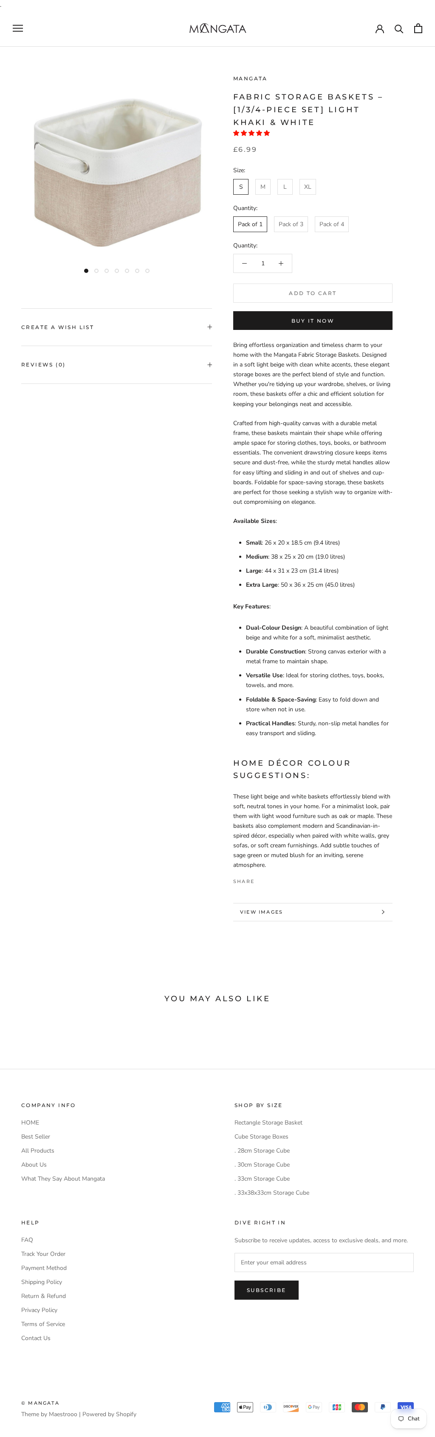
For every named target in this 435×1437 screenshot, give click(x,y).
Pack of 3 (291, 224)
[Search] (399, 28)
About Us (34, 1165)
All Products (37, 1151)
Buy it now (312, 321)
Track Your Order (43, 1254)
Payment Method (44, 1268)
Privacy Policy (39, 1310)
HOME (30, 1123)
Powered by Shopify (109, 1414)
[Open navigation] (18, 28)
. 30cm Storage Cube (262, 1165)
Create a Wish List (57, 327)
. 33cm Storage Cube (262, 1179)
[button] (252, 133)
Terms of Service (43, 1324)
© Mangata (40, 1403)
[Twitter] (273, 879)
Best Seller (35, 1137)
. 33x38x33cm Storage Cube (271, 1193)
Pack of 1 (250, 224)
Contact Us (36, 1338)
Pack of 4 (331, 224)
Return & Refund (43, 1296)
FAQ (27, 1240)
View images (261, 912)
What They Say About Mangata (63, 1179)
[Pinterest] (284, 879)
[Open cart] (418, 28)
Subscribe (266, 1290)
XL (307, 187)
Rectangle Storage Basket (268, 1123)
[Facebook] (262, 879)
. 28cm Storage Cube (262, 1151)
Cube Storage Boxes (261, 1137)
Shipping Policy (41, 1282)
